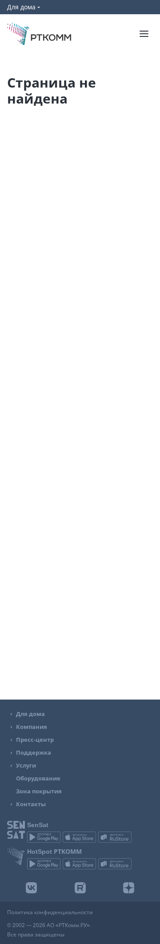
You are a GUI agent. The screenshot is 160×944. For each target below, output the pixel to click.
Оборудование (38, 778)
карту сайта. (85, 237)
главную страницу (119, 226)
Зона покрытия (39, 791)
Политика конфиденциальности (50, 912)
